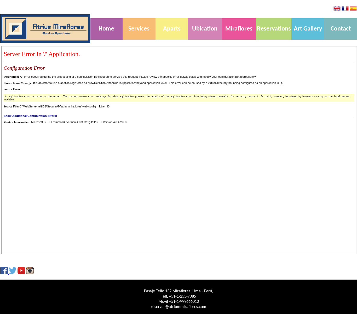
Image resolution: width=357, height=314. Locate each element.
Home (106, 29)
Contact (341, 29)
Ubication (204, 29)
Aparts (172, 29)
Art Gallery (308, 29)
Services (138, 29)
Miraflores (238, 29)
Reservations (274, 29)
